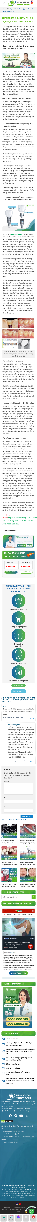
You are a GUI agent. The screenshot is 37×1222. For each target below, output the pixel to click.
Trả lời (32, 718)
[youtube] (21, 1115)
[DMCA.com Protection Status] (7, 1121)
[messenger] (16, 1115)
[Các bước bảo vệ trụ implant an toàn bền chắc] (9, 875)
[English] (17, 1204)
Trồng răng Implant (18, 627)
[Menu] (3, 3)
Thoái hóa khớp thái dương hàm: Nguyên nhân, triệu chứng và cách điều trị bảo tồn (20, 1051)
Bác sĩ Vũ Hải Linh (12, 1039)
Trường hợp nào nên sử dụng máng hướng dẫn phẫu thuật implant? (27, 842)
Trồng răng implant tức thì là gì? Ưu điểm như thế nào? (27, 864)
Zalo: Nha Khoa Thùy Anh (11, 1142)
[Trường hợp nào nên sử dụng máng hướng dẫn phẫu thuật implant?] (28, 831)
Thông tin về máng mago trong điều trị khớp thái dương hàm (19, 1059)
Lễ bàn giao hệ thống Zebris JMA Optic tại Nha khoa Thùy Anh (19, 1044)
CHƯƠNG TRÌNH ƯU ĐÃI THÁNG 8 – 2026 (18, 1073)
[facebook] (10, 1115)
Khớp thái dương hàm (18, 681)
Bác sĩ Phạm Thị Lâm (13, 1064)
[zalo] (26, 1115)
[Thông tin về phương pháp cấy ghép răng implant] (28, 875)
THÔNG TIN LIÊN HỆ (13, 1068)
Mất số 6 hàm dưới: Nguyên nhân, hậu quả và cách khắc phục (9, 864)
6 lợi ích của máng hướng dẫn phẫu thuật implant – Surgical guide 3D (7, 842)
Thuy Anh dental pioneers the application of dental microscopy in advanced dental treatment (20, 1081)
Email (6, 807)
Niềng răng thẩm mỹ (18, 609)
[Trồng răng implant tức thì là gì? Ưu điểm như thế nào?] (28, 853)
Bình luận (7, 781)
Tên (5, 798)
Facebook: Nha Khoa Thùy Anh (11, 1136)
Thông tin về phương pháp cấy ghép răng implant (27, 885)
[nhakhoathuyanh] (18, 3)
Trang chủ (6, 9)
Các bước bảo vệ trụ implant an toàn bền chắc (8, 885)
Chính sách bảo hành (15, 1209)
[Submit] (34, 897)
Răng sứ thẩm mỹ (18, 663)
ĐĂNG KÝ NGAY (11, 572)
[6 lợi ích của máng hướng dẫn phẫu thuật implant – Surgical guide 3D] (9, 831)
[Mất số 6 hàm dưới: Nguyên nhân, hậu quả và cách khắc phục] (9, 853)
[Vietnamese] (32, 3)
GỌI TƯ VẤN (26, 572)
